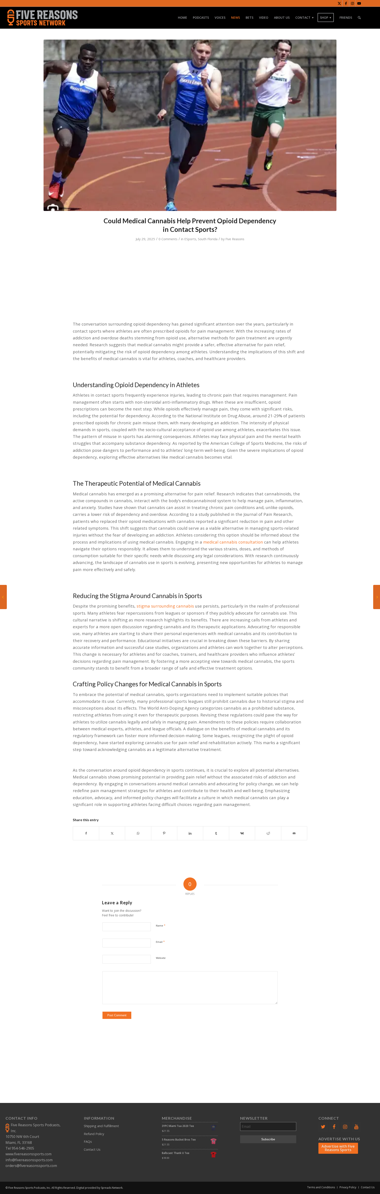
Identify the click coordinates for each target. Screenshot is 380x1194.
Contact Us (92, 1149)
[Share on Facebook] (86, 833)
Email (160, 942)
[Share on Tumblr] (216, 833)
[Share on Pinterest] (164, 833)
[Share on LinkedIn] (190, 833)
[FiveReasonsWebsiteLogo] (42, 18)
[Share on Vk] (242, 833)
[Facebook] (334, 1127)
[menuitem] (182, 18)
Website (161, 958)
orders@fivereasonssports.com (31, 1165)
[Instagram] (345, 1127)
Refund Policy (94, 1134)
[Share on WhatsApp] (138, 833)
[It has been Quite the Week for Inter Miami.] (3, 597)
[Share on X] (112, 833)
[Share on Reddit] (268, 833)
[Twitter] (323, 1127)
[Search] (359, 18)
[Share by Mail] (294, 833)
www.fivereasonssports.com (28, 1154)
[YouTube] (356, 1127)
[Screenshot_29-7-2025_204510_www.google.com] (190, 125)
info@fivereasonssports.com (29, 1159)
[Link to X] (339, 3)
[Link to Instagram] (352, 3)
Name (160, 925)
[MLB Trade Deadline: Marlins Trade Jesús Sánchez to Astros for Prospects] (376, 597)
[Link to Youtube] (359, 3)
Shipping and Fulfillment (101, 1126)
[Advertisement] (192, 1053)
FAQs (88, 1141)
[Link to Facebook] (346, 3)
